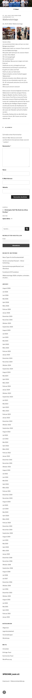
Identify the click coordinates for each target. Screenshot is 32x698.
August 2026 (6, 288)
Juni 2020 (5, 508)
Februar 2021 (6, 491)
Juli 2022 (5, 435)
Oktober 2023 (7, 393)
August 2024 (6, 372)
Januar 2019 (6, 554)
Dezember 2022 (7, 421)
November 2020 (7, 498)
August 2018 (6, 571)
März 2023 (6, 411)
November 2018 (7, 561)
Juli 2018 (5, 575)
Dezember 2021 (7, 459)
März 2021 (6, 487)
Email (4, 238)
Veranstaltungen (8, 635)
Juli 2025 (5, 334)
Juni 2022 (5, 439)
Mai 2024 (5, 376)
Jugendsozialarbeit (8, 631)
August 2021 (6, 470)
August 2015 (6, 599)
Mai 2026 (5, 299)
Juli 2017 (5, 578)
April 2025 (6, 344)
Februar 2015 (7, 613)
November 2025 (7, 320)
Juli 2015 (5, 603)
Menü (17, 9)
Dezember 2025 (7, 316)
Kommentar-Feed (8, 656)
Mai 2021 (5, 480)
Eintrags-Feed (7, 652)
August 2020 (6, 501)
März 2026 (6, 306)
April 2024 (6, 379)
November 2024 (7, 362)
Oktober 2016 (7, 585)
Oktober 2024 (7, 365)
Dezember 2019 (7, 526)
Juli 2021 (5, 474)
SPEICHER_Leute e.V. (15, 2)
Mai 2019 (5, 543)
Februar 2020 (7, 522)
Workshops (6, 638)
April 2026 (6, 302)
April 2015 (6, 610)
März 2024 (6, 383)
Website (5, 187)
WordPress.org (7, 659)
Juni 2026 (5, 295)
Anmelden (6, 649)
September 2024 (8, 369)
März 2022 (6, 449)
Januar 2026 (6, 313)
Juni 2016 (5, 589)
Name (4, 170)
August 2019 (6, 536)
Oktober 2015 (7, 596)
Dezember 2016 (7, 582)
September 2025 (8, 327)
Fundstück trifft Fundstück (11, 272)
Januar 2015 (6, 617)
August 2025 (6, 330)
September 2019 (8, 533)
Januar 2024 (6, 390)
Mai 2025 (5, 341)
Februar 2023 (7, 414)
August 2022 (6, 432)
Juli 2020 (5, 505)
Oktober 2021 (7, 467)
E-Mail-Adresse (7, 178)
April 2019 (6, 547)
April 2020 (6, 515)
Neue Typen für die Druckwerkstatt (13, 257)
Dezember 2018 (7, 557)
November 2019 (7, 529)
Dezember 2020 (7, 494)
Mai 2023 (5, 404)
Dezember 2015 (7, 592)
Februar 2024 (7, 386)
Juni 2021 (5, 477)
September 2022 (8, 428)
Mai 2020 (5, 512)
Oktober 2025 (7, 323)
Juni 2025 (5, 337)
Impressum (6, 681)
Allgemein (8, 127)
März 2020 (6, 519)
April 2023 (6, 407)
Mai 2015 (5, 606)
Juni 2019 (5, 540)
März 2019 (6, 550)
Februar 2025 (7, 351)
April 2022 (6, 446)
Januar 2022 (6, 456)
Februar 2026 (7, 309)
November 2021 (7, 463)
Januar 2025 (6, 355)
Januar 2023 (6, 417)
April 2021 (6, 484)
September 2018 (8, 568)
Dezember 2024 (7, 358)
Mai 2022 (5, 442)
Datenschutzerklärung (17, 681)
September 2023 (8, 397)
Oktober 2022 (7, 425)
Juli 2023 (5, 400)
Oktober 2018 (7, 564)
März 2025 (6, 348)
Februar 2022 (7, 452)
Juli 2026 (5, 292)
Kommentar (7, 146)
